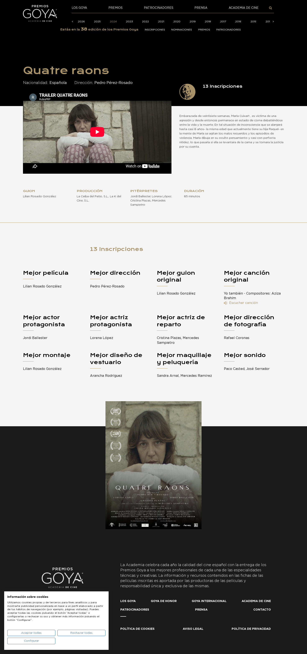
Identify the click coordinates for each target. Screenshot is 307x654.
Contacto (262, 609)
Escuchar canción (243, 303)
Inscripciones (155, 29)
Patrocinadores (158, 7)
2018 (208, 21)
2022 (145, 21)
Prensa (200, 7)
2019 (193, 21)
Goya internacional (209, 601)
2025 (97, 21)
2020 (176, 21)
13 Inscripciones (116, 249)
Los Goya (79, 7)
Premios (115, 7)
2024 (113, 21)
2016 (238, 21)
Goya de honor (164, 601)
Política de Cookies (137, 628)
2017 (223, 21)
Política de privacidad (251, 628)
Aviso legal (193, 628)
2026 (81, 21)
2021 (161, 21)
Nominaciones (181, 29)
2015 (253, 21)
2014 (268, 21)
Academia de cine (244, 7)
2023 (129, 21)
